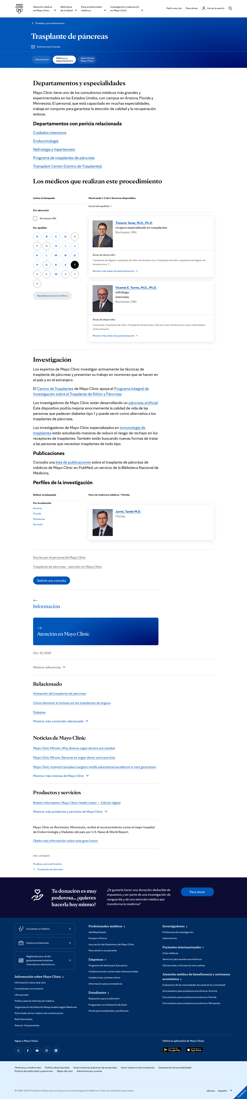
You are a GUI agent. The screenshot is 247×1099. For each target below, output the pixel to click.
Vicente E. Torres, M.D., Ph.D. (136, 287)
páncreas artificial (143, 402)
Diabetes (39, 712)
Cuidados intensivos (49, 132)
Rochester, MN (48, 218)
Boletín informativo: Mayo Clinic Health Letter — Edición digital (76, 803)
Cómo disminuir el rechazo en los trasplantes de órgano (72, 703)
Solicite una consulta (51, 580)
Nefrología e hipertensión (54, 149)
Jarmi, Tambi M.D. (128, 511)
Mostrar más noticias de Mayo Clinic (58, 776)
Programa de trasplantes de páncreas (64, 157)
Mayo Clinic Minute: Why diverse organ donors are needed (74, 748)
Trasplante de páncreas (69, 36)
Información (42, 59)
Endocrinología (45, 140)
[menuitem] (41, 59)
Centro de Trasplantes (55, 388)
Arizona (37, 508)
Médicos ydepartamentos (64, 59)
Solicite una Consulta (48, 46)
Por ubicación (41, 210)
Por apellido (40, 227)
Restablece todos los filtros (52, 295)
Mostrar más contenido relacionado (58, 721)
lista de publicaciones (73, 462)
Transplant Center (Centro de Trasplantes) (67, 166)
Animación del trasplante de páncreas (59, 693)
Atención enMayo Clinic (87, 59)
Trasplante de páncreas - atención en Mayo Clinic (67, 567)
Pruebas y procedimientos (50, 23)
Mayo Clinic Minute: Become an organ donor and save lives (74, 757)
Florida (37, 513)
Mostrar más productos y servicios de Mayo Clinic (68, 812)
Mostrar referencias (47, 667)
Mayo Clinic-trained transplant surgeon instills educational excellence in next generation (94, 767)
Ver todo (38, 524)
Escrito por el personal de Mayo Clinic (59, 557)
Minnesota (39, 519)
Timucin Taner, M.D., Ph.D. (134, 223)
